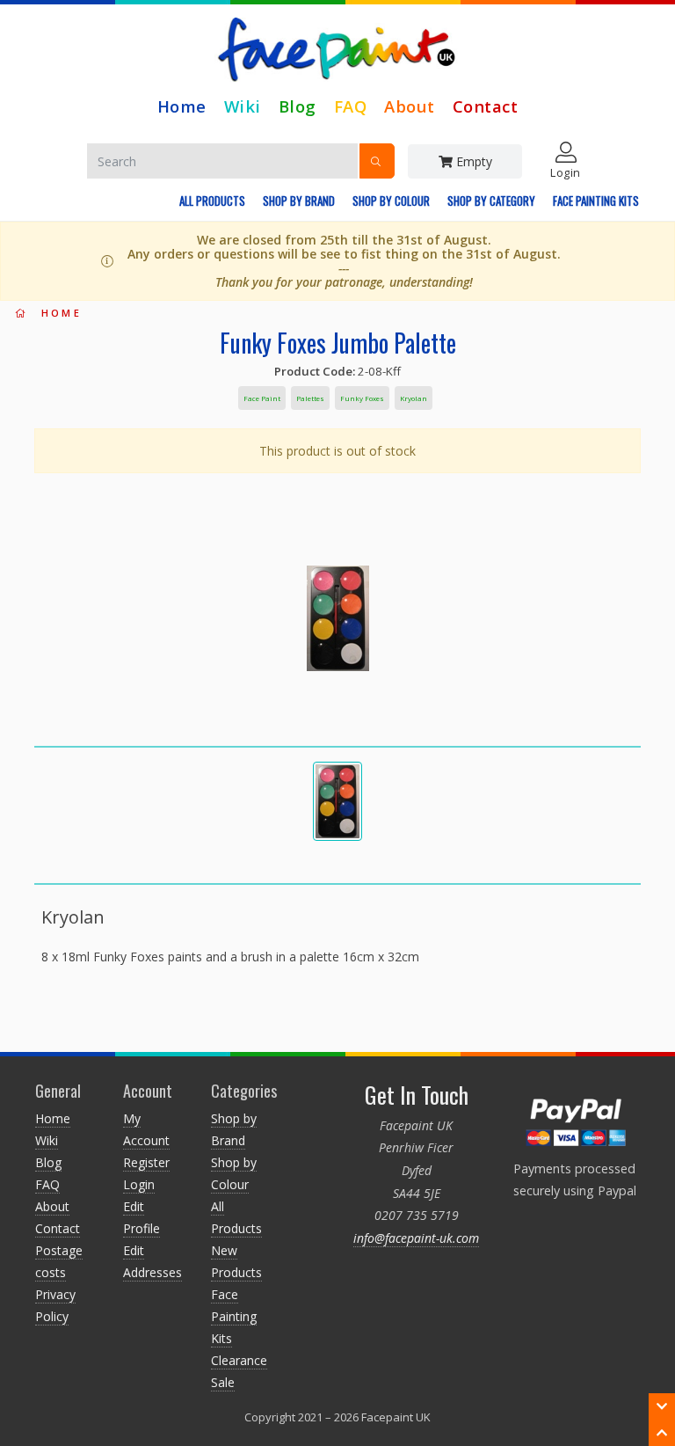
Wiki (242, 106)
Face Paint (261, 398)
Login (139, 1184)
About (409, 106)
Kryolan (413, 398)
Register (146, 1162)
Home (182, 106)
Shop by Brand (299, 200)
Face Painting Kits (596, 200)
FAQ (350, 106)
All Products (212, 200)
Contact (486, 106)
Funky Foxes (362, 398)
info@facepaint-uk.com (416, 1238)
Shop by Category (491, 200)
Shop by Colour (391, 200)
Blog (297, 106)
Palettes (310, 398)
